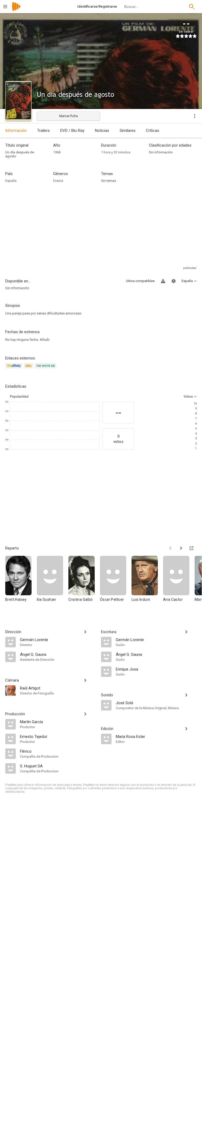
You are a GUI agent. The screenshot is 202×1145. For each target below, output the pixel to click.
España (11, 181)
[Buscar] (192, 7)
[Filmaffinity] (14, 369)
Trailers (43, 130)
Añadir (45, 340)
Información (16, 130)
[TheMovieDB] (46, 369)
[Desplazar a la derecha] (181, 548)
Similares (127, 130)
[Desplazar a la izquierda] (170, 548)
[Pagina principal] (16, 10)
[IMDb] (29, 369)
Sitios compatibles (140, 281)
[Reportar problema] (163, 281)
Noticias (102, 130)
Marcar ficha (68, 116)
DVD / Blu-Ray (72, 130)
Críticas (152, 130)
